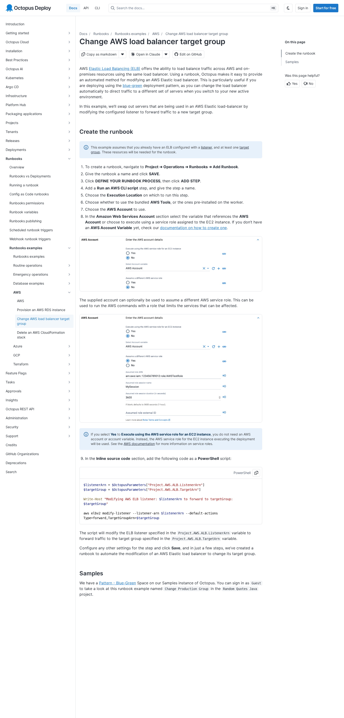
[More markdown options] (122, 54)
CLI (97, 8)
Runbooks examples (130, 34)
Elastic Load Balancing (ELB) (114, 68)
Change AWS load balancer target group (196, 34)
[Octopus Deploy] (28, 8)
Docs (73, 8)
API (86, 8)
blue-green (132, 85)
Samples (292, 62)
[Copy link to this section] (138, 131)
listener (206, 147)
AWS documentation (139, 444)
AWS (155, 34)
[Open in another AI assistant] (166, 54)
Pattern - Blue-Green (117, 583)
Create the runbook (300, 53)
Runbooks (101, 34)
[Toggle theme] (288, 8)
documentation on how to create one (193, 227)
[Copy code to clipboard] (256, 473)
